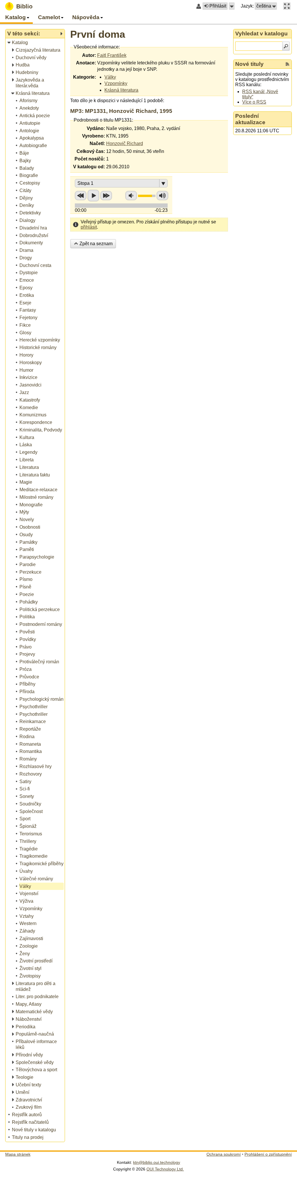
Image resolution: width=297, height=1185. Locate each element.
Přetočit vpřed (106, 195)
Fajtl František (111, 55)
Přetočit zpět (80, 195)
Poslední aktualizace (250, 119)
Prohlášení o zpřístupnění (268, 1154)
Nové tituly (249, 64)
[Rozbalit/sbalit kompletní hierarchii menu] (61, 33)
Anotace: (86, 62)
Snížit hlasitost (131, 195)
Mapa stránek (17, 1154)
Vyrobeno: (93, 135)
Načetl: (97, 143)
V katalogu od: (89, 166)
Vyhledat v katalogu (261, 33)
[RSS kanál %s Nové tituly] (287, 64)
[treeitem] (35, 42)
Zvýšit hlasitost (162, 195)
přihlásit (89, 227)
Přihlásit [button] (217, 5)
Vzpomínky (115, 83)
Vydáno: (96, 128)
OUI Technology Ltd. (165, 1169)
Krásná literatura (121, 90)
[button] (232, 6)
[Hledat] (286, 46)
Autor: (89, 55)
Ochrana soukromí (224, 1154)
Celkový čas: (91, 151)
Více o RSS (254, 102)
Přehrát (93, 195)
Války (110, 77)
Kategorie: (84, 77)
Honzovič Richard (124, 143)
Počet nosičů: (90, 158)
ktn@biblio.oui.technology (156, 1162)
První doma (97, 34)
